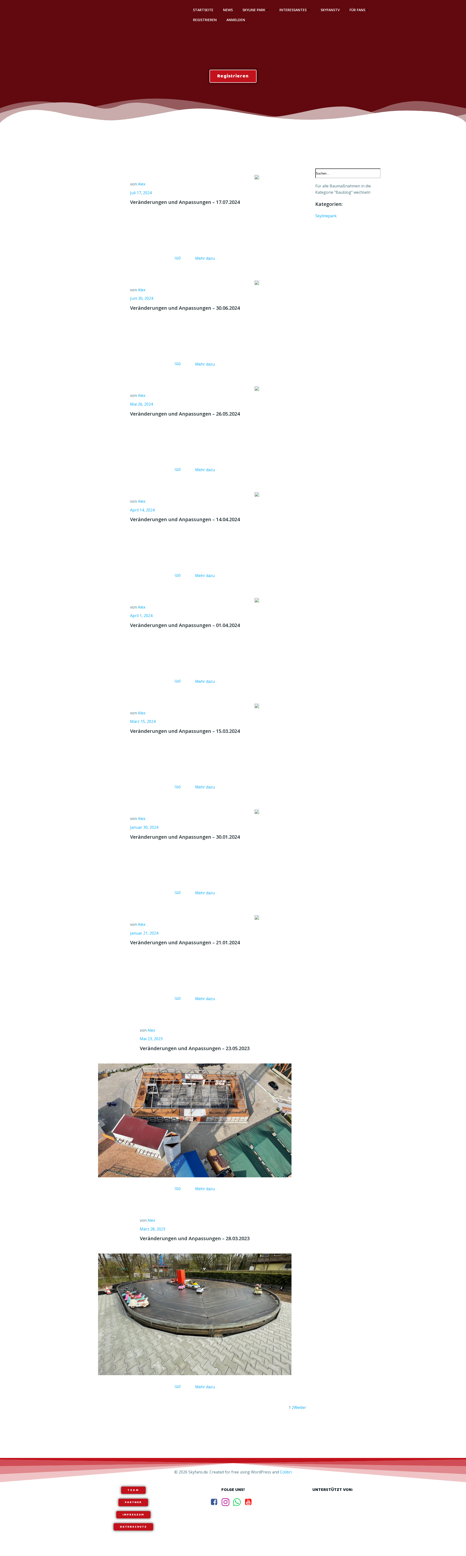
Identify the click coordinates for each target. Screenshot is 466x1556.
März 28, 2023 (152, 1229)
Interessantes (293, 10)
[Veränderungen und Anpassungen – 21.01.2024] (256, 917)
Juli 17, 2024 (141, 192)
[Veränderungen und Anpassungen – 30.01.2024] (256, 811)
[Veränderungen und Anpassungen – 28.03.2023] (194, 1314)
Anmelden (235, 19)
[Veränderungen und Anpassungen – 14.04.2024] (256, 494)
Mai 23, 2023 (151, 1038)
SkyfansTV (330, 10)
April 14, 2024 (142, 510)
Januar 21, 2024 (144, 933)
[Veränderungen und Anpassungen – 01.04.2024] (256, 599)
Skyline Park (253, 10)
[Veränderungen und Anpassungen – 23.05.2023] (194, 1120)
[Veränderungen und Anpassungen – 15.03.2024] (256, 705)
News (228, 10)
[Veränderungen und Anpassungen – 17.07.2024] (256, 176)
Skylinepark (326, 215)
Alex (141, 184)
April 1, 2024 (141, 615)
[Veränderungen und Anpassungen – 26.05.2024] (256, 388)
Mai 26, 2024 (141, 404)
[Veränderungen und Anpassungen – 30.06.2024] (256, 282)
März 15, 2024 (143, 721)
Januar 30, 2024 (144, 827)
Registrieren (205, 19)
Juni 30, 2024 (141, 298)
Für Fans (357, 10)
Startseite (203, 10)
